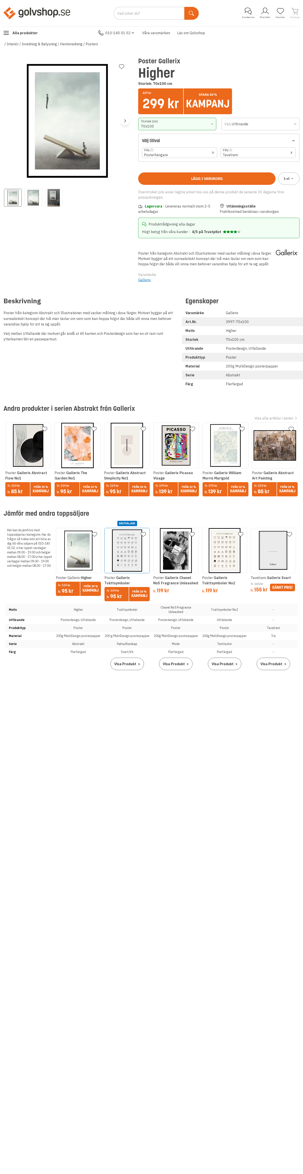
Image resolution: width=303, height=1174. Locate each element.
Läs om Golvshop (191, 33)
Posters (92, 44)
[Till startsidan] (37, 13)
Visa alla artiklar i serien (274, 418)
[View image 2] (33, 198)
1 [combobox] (287, 179)
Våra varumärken (156, 33)
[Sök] (191, 13)
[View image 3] (54, 198)
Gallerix (144, 280)
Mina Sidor (265, 17)
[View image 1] (13, 198)
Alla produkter (25, 33)
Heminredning (71, 44)
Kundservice (248, 17)
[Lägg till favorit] (121, 66)
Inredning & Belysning (39, 44)
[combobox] (177, 124)
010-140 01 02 (118, 33)
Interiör (13, 44)
